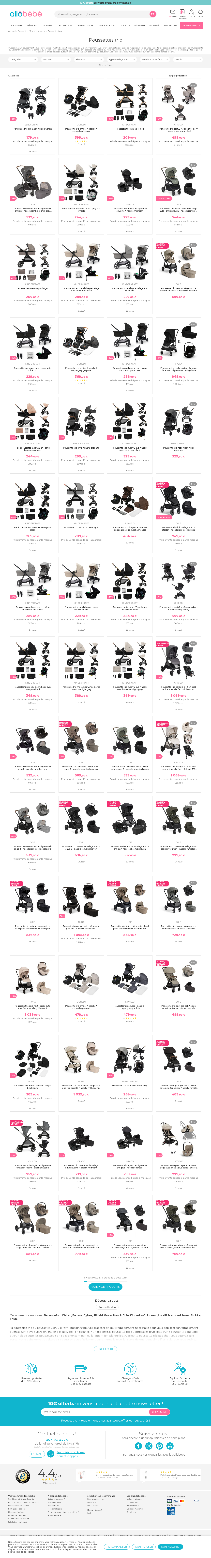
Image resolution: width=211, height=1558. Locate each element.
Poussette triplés (194, 1535)
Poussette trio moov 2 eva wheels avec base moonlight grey (130, 688)
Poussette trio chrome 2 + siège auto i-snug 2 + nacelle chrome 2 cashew (33, 1246)
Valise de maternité (135, 1509)
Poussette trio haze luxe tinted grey (129, 1085)
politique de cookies (24, 1552)
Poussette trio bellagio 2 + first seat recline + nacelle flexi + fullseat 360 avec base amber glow (178, 769)
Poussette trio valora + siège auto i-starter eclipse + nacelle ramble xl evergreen (178, 928)
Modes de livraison (16, 1512)
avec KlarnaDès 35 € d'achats (80, 1381)
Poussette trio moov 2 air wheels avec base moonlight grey (81, 688)
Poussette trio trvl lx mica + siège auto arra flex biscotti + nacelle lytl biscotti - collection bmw (81, 1088)
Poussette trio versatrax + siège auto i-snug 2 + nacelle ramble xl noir (33, 767)
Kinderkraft (138, 1315)
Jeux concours (133, 1506)
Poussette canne (159, 1535)
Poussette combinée (123, 1535)
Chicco (66, 1315)
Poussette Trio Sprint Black (40, 1535)
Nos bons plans (54, 1502)
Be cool (77, 1315)
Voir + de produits (105, 1286)
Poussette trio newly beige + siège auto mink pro (81, 608)
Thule (14, 1319)
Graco (108, 1315)
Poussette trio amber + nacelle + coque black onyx (81, 130)
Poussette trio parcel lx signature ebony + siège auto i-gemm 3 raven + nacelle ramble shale (130, 1247)
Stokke (195, 1315)
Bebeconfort (52, 1315)
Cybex (88, 1315)
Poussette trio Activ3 (17, 1535)
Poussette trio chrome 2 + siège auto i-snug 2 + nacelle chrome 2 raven (130, 847)
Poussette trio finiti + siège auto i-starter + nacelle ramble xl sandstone (81, 1246)
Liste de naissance (134, 1499)
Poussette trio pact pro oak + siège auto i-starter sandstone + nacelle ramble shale (178, 1008)
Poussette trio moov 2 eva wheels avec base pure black (130, 449)
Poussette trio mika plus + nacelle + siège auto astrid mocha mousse (129, 528)
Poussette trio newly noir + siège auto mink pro (32, 369)
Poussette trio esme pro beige (32, 288)
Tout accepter (170, 1546)
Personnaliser (117, 1546)
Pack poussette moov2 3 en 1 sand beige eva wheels (33, 449)
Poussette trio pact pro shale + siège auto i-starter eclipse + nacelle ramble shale (178, 1088)
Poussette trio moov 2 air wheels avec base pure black (32, 688)
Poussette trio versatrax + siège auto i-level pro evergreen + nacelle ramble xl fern (178, 1247)
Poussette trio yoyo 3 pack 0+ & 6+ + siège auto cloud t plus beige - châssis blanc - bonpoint (178, 1167)
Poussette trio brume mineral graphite (33, 129)
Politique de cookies (16, 1509)
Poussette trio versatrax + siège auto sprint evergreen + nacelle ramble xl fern (178, 848)
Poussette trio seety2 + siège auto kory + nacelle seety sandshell (178, 130)
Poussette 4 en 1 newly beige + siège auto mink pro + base (81, 289)
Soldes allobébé (54, 1515)
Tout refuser (144, 1546)
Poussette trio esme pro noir (130, 129)
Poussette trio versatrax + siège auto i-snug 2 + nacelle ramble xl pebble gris (33, 847)
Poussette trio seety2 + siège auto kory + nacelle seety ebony (178, 608)
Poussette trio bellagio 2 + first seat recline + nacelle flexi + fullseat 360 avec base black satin (178, 689)
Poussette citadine (142, 1535)
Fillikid (98, 1315)
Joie (126, 1315)
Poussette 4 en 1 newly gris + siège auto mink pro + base (32, 608)
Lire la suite (105, 1349)
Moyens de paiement (17, 1515)
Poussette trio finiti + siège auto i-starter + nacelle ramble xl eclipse (178, 528)
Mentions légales (55, 1509)
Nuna (186, 1315)
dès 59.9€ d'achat (31, 1380)
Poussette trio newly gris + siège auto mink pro (129, 289)
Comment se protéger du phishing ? (63, 1512)
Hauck (117, 1315)
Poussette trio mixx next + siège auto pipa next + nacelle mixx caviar (81, 927)
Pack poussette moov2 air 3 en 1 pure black (32, 528)
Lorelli (162, 1315)
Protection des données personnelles (23, 1502)
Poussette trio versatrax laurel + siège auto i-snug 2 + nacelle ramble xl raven (130, 767)
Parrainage (131, 1512)
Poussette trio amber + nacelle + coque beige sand (81, 1007)
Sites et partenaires (95, 1499)
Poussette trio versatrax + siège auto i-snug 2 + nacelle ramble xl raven (81, 847)
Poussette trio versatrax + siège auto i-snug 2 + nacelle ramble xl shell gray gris (33, 211)
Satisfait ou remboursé (17, 1522)
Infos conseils (132, 1502)
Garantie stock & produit (18, 1519)
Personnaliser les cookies (18, 1506)
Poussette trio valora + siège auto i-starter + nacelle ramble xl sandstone (178, 289)
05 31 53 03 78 (180, 1383)
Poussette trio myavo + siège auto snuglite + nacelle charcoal (130, 1166)
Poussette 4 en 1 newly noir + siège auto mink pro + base (130, 369)
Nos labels (91, 1502)
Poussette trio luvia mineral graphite (81, 448)
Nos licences (92, 1506)
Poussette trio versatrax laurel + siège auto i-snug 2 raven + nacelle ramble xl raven (178, 211)
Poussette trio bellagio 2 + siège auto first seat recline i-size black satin (33, 1166)
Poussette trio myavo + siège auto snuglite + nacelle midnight (130, 209)
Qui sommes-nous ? (56, 1499)
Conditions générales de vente (21, 1499)
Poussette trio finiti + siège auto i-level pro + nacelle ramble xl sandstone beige (130, 928)
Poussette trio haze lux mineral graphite (178, 449)
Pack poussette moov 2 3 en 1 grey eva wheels (81, 209)
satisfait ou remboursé (130, 1380)
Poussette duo (107, 1307)
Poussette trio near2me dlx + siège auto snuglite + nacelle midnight (81, 1166)
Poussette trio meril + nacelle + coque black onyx (32, 1086)
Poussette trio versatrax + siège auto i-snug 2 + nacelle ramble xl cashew (81, 767)
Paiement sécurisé (175, 1496)
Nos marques (53, 1506)
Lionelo (152, 1315)
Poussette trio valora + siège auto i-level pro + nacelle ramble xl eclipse (32, 927)
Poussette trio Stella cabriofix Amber (69, 1535)
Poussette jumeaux (177, 1535)
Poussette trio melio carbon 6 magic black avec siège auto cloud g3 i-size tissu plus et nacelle (178, 370)
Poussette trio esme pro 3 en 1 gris (81, 527)
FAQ (89, 1513)
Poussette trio (106, 1535)
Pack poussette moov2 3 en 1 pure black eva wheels (130, 608)
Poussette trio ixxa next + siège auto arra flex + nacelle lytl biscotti (32, 1007)
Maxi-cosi (174, 1315)
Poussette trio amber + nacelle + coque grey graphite (81, 369)
